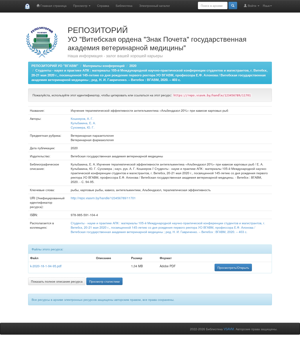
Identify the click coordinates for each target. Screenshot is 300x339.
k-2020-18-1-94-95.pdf (45, 266)
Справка (103, 5)
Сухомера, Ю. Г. (82, 127)
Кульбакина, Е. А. (83, 123)
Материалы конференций (104, 65)
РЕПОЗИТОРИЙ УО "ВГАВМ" (54, 65)
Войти (252, 5)
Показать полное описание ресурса (57, 281)
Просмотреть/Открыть (233, 267)
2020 (132, 65)
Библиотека (124, 5)
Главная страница (53, 5)
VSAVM (229, 329)
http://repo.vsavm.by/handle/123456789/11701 (103, 198)
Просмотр (80, 5)
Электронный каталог (154, 5)
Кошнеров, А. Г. (82, 118)
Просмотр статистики (104, 281)
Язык (266, 5)
